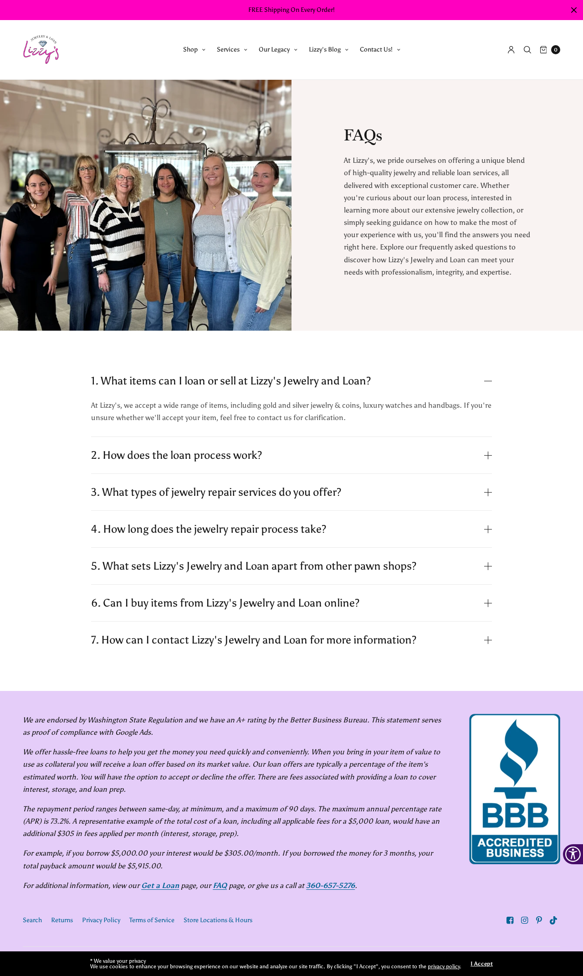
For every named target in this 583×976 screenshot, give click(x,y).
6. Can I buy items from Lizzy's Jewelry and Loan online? (225, 602)
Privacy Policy (101, 920)
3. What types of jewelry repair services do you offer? (216, 492)
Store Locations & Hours (218, 920)
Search (32, 920)
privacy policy (444, 966)
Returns (62, 920)
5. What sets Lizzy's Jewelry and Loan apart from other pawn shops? (253, 566)
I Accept (481, 963)
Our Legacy (274, 49)
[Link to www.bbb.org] (514, 789)
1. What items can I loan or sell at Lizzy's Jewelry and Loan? (231, 380)
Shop (190, 49)
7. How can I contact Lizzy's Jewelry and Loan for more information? (253, 639)
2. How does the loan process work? (176, 455)
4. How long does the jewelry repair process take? (208, 529)
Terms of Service (151, 920)
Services (228, 49)
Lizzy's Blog (325, 49)
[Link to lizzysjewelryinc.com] (41, 49)
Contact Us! (376, 49)
